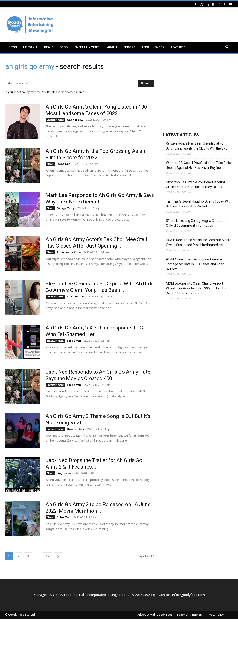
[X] (224, 4)
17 (47, 556)
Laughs (111, 47)
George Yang (65, 208)
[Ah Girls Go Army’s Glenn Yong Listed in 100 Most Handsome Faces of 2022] (22, 121)
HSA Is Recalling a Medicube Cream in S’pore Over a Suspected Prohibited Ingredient (198, 242)
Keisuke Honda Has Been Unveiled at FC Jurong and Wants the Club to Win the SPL (196, 146)
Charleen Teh (76, 296)
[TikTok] (218, 4)
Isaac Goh (63, 164)
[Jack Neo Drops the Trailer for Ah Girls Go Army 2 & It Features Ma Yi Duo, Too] (22, 474)
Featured (178, 47)
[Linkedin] (207, 4)
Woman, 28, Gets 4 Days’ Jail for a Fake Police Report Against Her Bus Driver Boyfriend (199, 165)
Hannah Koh (75, 429)
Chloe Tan (64, 517)
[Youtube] (230, 4)
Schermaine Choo (69, 252)
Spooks (129, 47)
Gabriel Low (75, 119)
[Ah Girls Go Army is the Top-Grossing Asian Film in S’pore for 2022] (22, 165)
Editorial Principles (189, 615)
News (12, 47)
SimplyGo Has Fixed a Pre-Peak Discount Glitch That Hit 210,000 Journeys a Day (195, 184)
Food (64, 47)
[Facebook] (195, 4)
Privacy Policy (215, 615)
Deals (48, 47)
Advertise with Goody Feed (155, 615)
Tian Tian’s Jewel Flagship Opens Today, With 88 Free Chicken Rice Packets (198, 203)
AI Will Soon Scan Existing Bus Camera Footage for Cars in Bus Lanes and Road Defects (195, 264)
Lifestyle (30, 47)
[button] (227, 47)
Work (159, 47)
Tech (145, 47)
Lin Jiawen (74, 340)
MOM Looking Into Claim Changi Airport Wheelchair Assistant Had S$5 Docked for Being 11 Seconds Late (196, 288)
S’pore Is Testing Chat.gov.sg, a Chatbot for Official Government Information (197, 223)
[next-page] (58, 556)
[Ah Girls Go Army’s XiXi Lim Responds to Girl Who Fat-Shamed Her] (22, 342)
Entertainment (86, 47)
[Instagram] (201, 4)
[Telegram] (212, 4)
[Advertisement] (198, 93)
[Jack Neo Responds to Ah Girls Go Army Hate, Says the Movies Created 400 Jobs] (22, 386)
